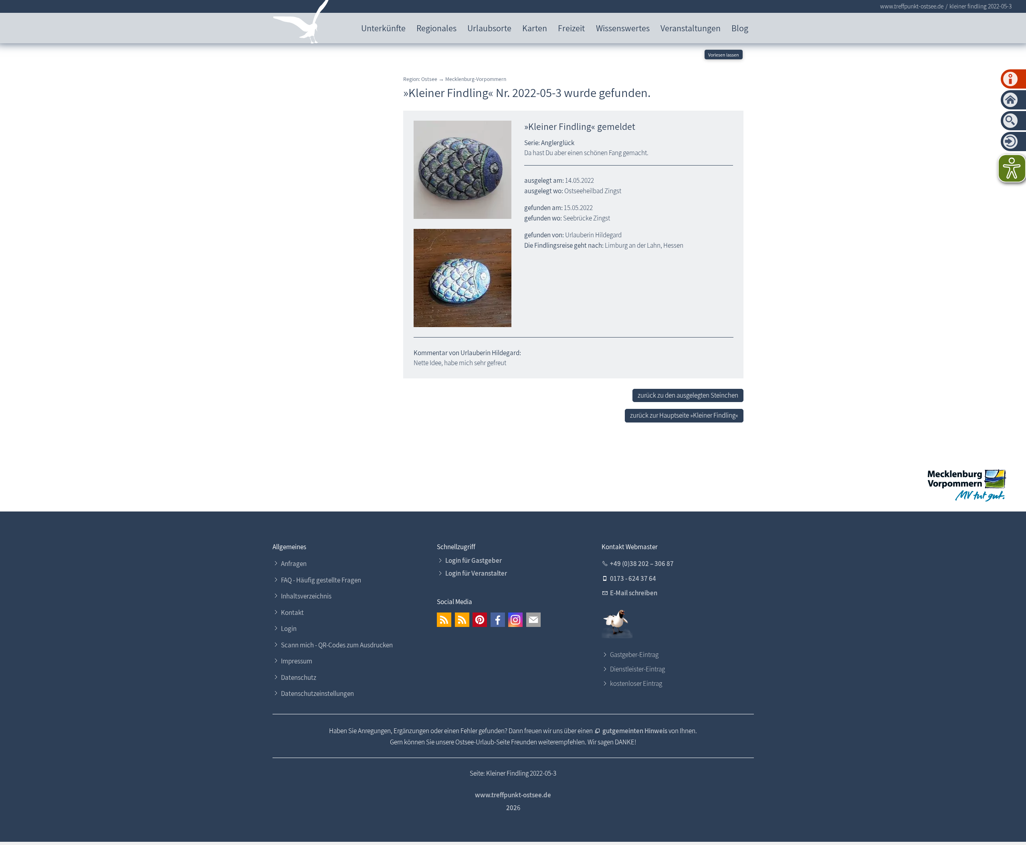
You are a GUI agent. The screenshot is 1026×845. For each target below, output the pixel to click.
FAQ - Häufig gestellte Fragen (321, 580)
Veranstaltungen (690, 28)
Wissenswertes (623, 28)
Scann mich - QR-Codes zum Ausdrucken (337, 645)
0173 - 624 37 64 (633, 578)
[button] (444, 620)
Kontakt (292, 612)
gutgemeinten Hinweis (635, 730)
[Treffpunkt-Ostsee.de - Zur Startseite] (301, 23)
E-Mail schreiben (633, 592)
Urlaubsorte (489, 28)
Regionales (436, 28)
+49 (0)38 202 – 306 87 (642, 563)
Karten (534, 28)
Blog (739, 28)
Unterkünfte (383, 28)
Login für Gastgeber (473, 560)
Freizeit (571, 28)
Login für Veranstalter (476, 573)
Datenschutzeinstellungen (317, 693)
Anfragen (294, 563)
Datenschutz (298, 677)
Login (289, 628)
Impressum (296, 661)
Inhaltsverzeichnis (306, 596)
